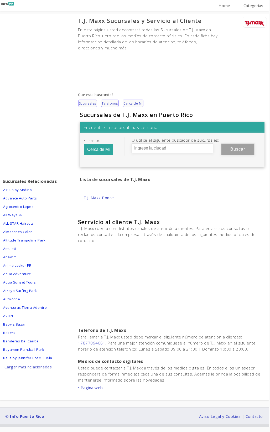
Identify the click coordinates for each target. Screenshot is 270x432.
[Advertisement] (172, 70)
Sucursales (87, 103)
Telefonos (110, 103)
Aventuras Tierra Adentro (25, 307)
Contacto (254, 416)
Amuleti (9, 248)
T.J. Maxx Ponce (99, 197)
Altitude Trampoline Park (24, 240)
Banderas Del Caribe (21, 341)
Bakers (9, 332)
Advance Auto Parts (20, 198)
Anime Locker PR (17, 265)
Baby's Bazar (14, 324)
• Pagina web (90, 387)
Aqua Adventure (17, 273)
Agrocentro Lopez (18, 206)
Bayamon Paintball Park (23, 349)
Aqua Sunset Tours (19, 282)
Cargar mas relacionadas (28, 366)
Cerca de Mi (133, 103)
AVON (8, 315)
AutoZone (11, 299)
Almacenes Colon (18, 231)
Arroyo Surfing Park (20, 290)
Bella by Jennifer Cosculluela (27, 358)
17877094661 (92, 343)
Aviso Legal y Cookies (220, 416)
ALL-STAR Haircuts (18, 223)
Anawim (10, 257)
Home (224, 5)
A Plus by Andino (17, 189)
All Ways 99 (13, 215)
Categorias (253, 5)
